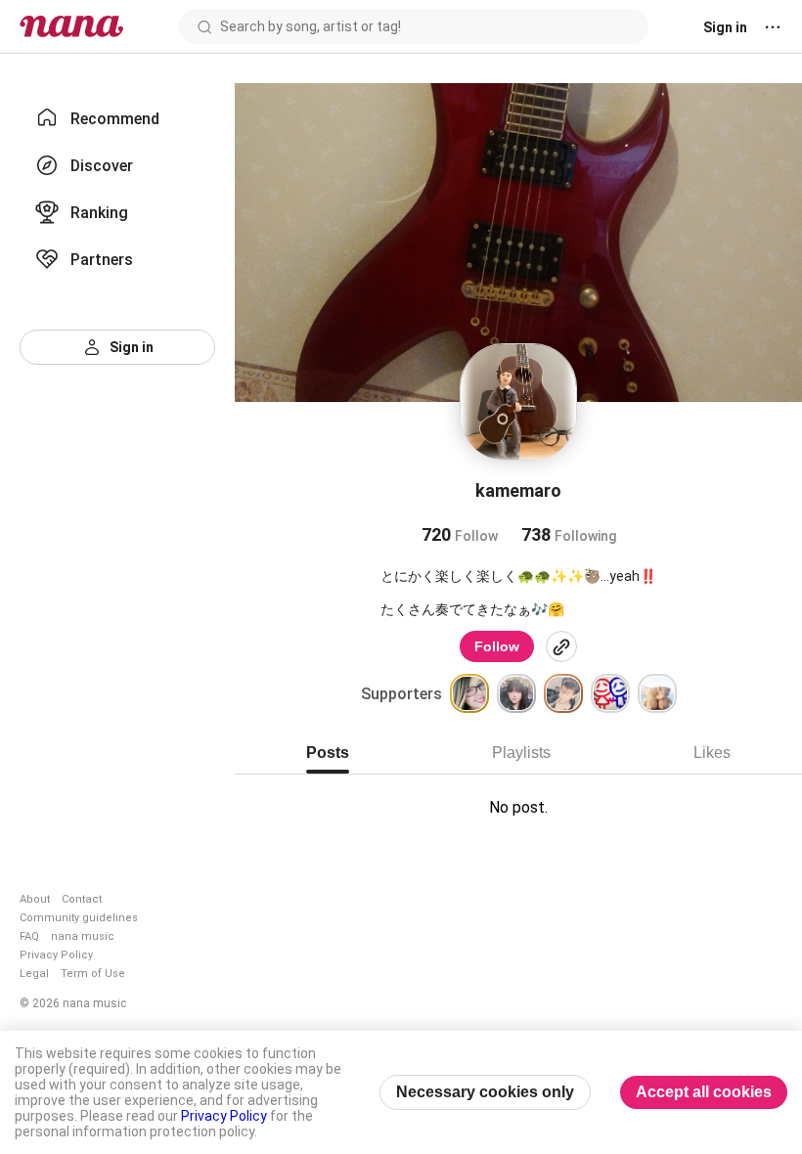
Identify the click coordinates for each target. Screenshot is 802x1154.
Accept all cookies (704, 1092)
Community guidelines (79, 917)
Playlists (521, 752)
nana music (82, 936)
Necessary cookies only (485, 1092)
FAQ (29, 936)
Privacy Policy (56, 955)
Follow (496, 646)
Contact (82, 899)
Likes (712, 752)
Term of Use (93, 973)
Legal (34, 973)
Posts (327, 752)
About (35, 899)
